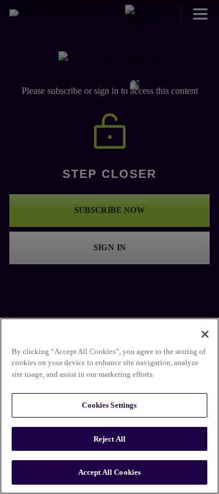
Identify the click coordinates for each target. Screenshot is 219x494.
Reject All (109, 439)
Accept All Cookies (109, 472)
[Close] (205, 334)
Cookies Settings (109, 405)
